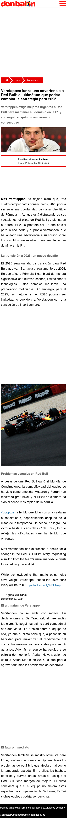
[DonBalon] (5, 80)
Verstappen (7, 512)
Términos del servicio (32, 807)
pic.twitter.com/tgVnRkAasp (44, 585)
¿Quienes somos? (54, 807)
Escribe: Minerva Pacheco (33, 159)
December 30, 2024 (12, 598)
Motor (17, 80)
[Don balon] (29, 3)
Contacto (5, 814)
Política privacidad (10, 807)
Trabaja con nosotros (33, 814)
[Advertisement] (33, 43)
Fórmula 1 (32, 80)
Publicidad (16, 814)
